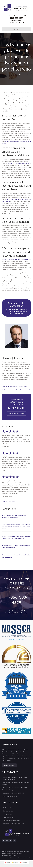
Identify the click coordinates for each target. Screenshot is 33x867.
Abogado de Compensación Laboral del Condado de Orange (14, 789)
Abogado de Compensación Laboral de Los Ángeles (15, 783)
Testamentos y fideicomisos (11, 820)
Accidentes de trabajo (9, 808)
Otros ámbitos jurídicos (10, 796)
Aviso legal (5, 855)
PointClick (28, 857)
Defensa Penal (7, 814)
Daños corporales (8, 811)
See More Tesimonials (8, 501)
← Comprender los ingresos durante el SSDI (15, 386)
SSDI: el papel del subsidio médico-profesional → (16, 390)
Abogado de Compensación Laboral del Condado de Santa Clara (14, 778)
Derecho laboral (8, 817)
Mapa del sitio (12, 855)
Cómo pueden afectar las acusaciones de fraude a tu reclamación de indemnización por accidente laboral (16, 526)
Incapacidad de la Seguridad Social (13, 793)
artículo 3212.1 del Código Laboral (18, 163)
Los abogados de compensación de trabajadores (16, 259)
